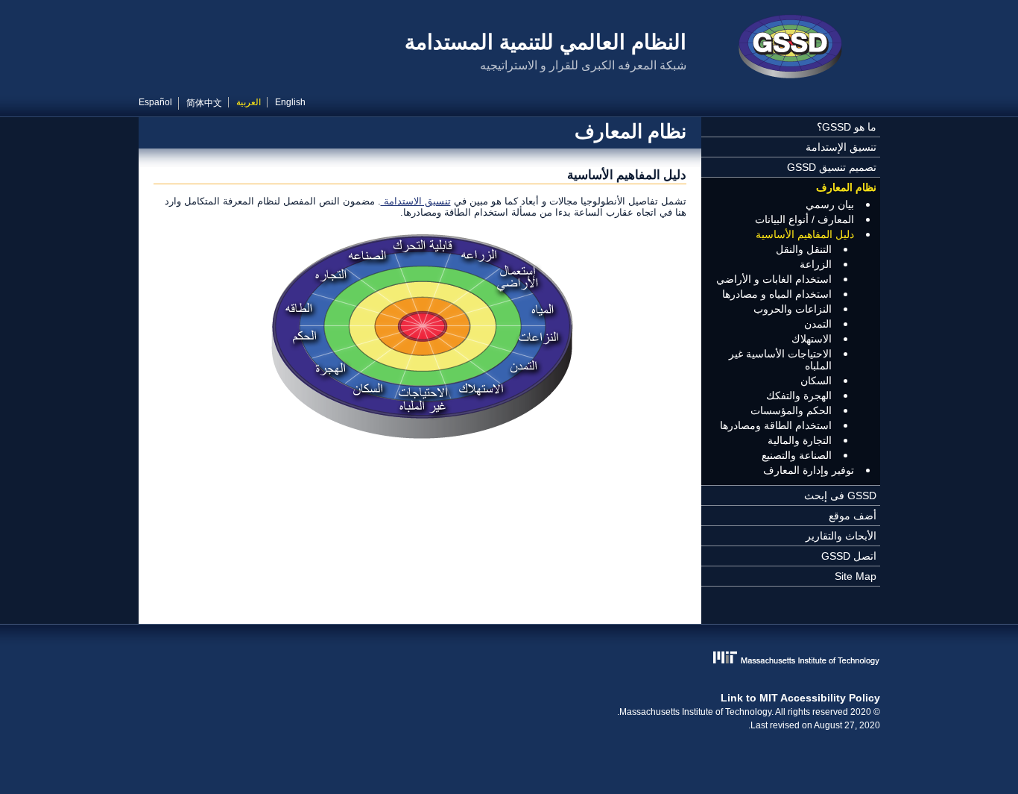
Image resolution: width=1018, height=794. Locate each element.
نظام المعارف (846, 187)
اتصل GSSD (848, 556)
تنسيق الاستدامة (416, 201)
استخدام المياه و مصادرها (777, 294)
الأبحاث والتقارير (841, 536)
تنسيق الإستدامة (841, 147)
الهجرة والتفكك (799, 395)
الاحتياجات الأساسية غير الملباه (780, 360)
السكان (816, 381)
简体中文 (204, 103)
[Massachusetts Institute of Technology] (509, 659)
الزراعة (816, 264)
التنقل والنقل (804, 249)
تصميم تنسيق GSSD (831, 167)
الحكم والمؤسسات (791, 410)
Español (155, 102)
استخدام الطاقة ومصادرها (776, 425)
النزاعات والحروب (792, 309)
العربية (248, 102)
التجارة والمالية (800, 440)
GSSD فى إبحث (840, 495)
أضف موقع (852, 516)
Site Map (855, 576)
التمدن (818, 324)
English (290, 102)
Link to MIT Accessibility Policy (800, 698)
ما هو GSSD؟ (846, 127)
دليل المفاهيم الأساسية (805, 234)
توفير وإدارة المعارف (808, 470)
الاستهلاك (811, 339)
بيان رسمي (830, 204)
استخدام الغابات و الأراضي (774, 279)
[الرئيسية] (790, 48)
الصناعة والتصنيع (797, 455)
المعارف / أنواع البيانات (804, 219)
